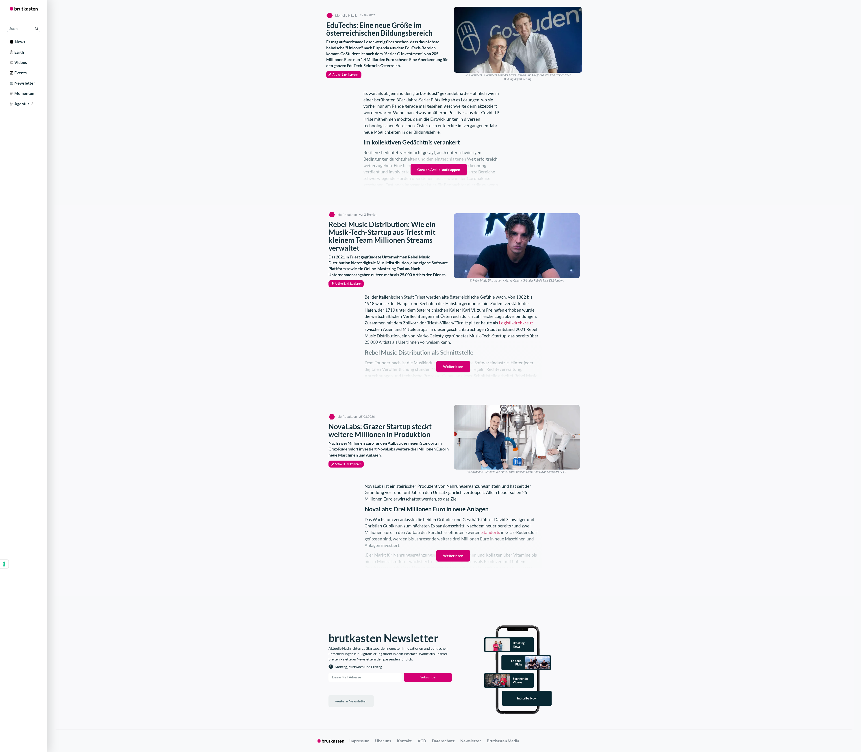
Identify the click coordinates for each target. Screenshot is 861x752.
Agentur (21, 103)
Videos (20, 62)
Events (20, 72)
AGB (421, 740)
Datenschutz (443, 740)
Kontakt (404, 740)
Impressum (359, 740)
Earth (18, 52)
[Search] (36, 28)
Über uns (383, 740)
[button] (343, 74)
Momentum (24, 93)
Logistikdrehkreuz (516, 322)
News (19, 41)
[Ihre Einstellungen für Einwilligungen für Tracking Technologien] (4, 564)
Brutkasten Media (503, 740)
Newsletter (24, 83)
